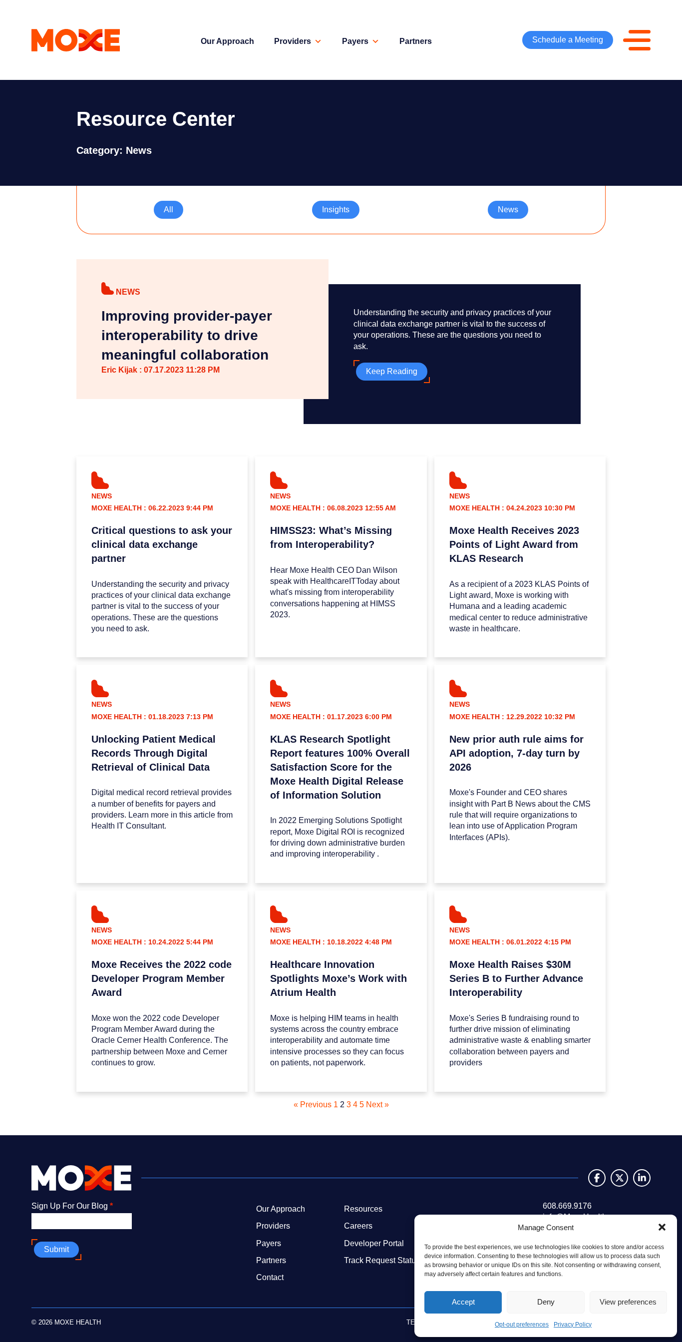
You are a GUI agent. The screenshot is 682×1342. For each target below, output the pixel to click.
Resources (363, 1209)
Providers (292, 41)
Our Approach (227, 41)
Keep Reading (391, 371)
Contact (270, 1277)
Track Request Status (382, 1260)
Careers (358, 1226)
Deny (546, 1302)
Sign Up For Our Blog (72, 1206)
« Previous (313, 1104)
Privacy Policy (573, 1324)
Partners (415, 41)
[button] (662, 1227)
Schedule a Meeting (567, 39)
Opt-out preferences (522, 1324)
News (508, 209)
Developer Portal (374, 1243)
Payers (355, 41)
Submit (56, 1249)
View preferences (628, 1302)
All (168, 209)
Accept (463, 1302)
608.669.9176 (567, 1206)
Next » (377, 1104)
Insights (335, 209)
